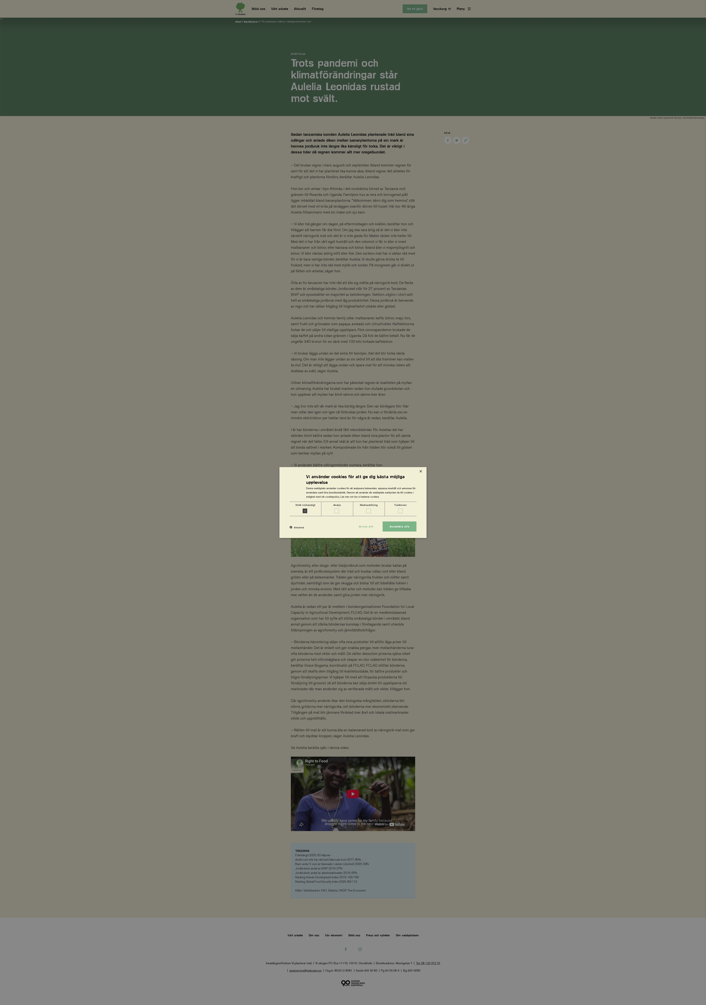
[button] (297, 527)
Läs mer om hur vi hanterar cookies (359, 496)
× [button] (420, 471)
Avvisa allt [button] (366, 526)
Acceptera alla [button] (399, 526)
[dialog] (353, 502)
